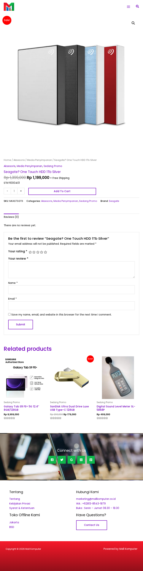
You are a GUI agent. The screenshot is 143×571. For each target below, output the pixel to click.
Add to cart (62, 191)
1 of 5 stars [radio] (30, 252)
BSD (11, 527)
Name (13, 283)
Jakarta (14, 522)
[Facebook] (52, 460)
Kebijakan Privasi (19, 503)
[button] (137, 6)
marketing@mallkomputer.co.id (96, 499)
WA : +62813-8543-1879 (91, 503)
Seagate (114, 201)
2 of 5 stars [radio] (33, 252)
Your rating (17, 251)
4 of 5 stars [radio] (41, 252)
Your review (18, 258)
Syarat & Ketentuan (21, 508)
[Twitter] (62, 460)
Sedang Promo (53, 166)
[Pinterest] (91, 460)
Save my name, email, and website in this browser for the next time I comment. (61, 314)
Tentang (14, 499)
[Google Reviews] (71, 460)
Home (7, 160)
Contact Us (91, 525)
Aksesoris (19, 160)
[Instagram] (81, 460)
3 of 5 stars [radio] (37, 252)
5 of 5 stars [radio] (45, 252)
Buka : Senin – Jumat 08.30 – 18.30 (97, 508)
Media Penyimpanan (39, 160)
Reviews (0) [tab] (11, 217)
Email (12, 299)
